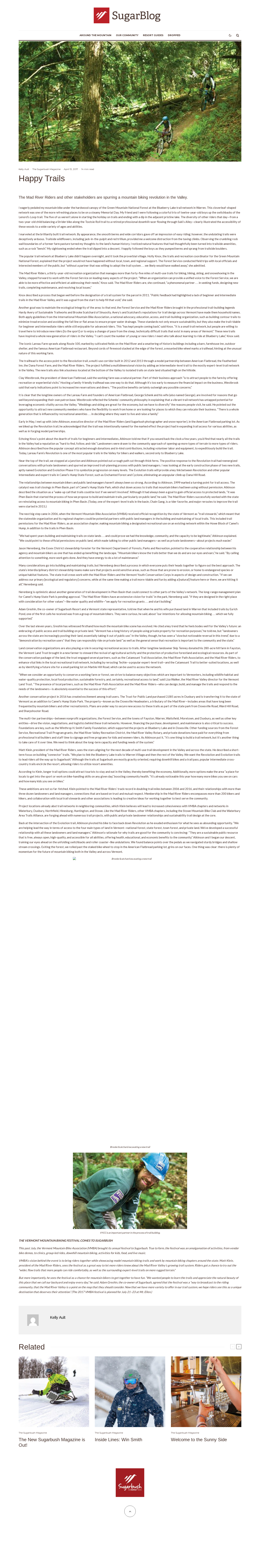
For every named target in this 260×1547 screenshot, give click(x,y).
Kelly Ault (24, 169)
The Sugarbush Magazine (46, 169)
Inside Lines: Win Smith (118, 1439)
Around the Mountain (95, 35)
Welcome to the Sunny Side (199, 1439)
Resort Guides (153, 35)
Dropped (174, 35)
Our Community (127, 35)
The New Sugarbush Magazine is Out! (52, 1442)
